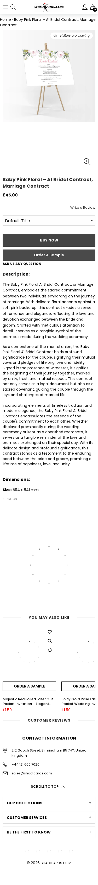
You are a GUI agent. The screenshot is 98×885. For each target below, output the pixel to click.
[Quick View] (50, 641)
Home (5, 19)
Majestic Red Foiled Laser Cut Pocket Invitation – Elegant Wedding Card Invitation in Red (29, 701)
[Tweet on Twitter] (13, 508)
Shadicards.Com (56, 863)
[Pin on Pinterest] (21, 508)
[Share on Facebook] (6, 508)
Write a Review (82, 207)
